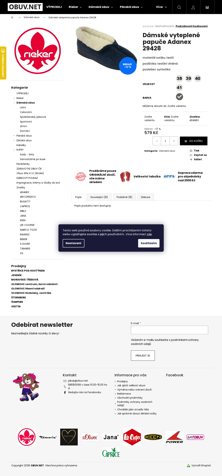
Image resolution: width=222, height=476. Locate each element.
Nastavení (73, 243)
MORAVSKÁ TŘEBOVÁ (24, 279)
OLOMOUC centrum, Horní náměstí (34, 284)
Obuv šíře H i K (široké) (30, 173)
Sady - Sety (27, 154)
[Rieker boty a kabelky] (26, 437)
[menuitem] (54, 7)
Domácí (25, 131)
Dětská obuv (24, 140)
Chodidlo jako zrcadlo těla (133, 409)
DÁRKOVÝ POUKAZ (27, 178)
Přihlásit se (143, 355)
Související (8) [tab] (99, 197)
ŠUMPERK (17, 302)
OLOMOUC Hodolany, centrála (31, 293)
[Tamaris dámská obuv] (48, 437)
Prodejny (122, 381)
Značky (20, 187)
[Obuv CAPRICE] (111, 452)
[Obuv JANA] (111, 437)
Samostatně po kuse (32, 159)
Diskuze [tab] (145, 197)
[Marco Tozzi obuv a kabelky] (69, 437)
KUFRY (20, 149)
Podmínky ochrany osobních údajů (134, 403)
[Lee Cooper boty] (132, 437)
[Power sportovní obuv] (174, 437)
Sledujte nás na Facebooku (84, 392)
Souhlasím (149, 243)
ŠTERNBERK (18, 297)
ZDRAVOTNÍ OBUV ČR (29, 168)
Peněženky (23, 164)
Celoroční (26, 112)
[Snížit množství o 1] (157, 141)
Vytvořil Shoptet (201, 465)
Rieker (20, 98)
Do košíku (196, 141)
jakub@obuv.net (78, 380)
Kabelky (21, 145)
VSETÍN (16, 306)
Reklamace (124, 393)
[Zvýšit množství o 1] (174, 141)
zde (149, 234)
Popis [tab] (78, 197)
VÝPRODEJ (22, 93)
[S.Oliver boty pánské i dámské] (90, 437)
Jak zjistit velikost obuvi (131, 385)
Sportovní (26, 121)
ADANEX (194, 120)
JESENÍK (16, 275)
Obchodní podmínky (130, 397)
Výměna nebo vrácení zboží (134, 389)
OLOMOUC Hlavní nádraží (28, 288)
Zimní (23, 126)
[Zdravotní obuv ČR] (195, 437)
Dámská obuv (25, 102)
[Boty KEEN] (153, 437)
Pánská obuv (24, 135)
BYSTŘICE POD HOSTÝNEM (28, 270)
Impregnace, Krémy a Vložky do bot (38, 182)
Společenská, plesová (33, 117)
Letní (23, 107)
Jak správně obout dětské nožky (137, 413)
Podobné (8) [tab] (124, 197)
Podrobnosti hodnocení (192, 26)
